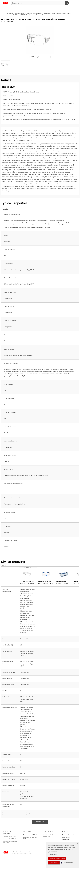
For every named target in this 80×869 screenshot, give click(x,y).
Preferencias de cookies (42, 851)
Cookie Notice (52, 854)
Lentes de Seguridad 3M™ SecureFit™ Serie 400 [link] (45, 582)
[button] (66, 862)
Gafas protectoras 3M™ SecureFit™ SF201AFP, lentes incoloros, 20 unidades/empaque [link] (27, 582)
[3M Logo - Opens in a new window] (5, 3)
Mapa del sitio (65, 839)
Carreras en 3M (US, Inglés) (9, 839)
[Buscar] (67, 3)
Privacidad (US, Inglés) (28, 851)
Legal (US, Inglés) (15, 851)
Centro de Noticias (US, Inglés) (30, 835)
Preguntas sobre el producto (69, 835)
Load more (40, 822)
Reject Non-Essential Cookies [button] (57, 858)
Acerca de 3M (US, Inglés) (9, 836)
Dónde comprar (66, 837)
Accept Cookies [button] (54, 862)
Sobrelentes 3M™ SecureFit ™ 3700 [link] (62, 582)
